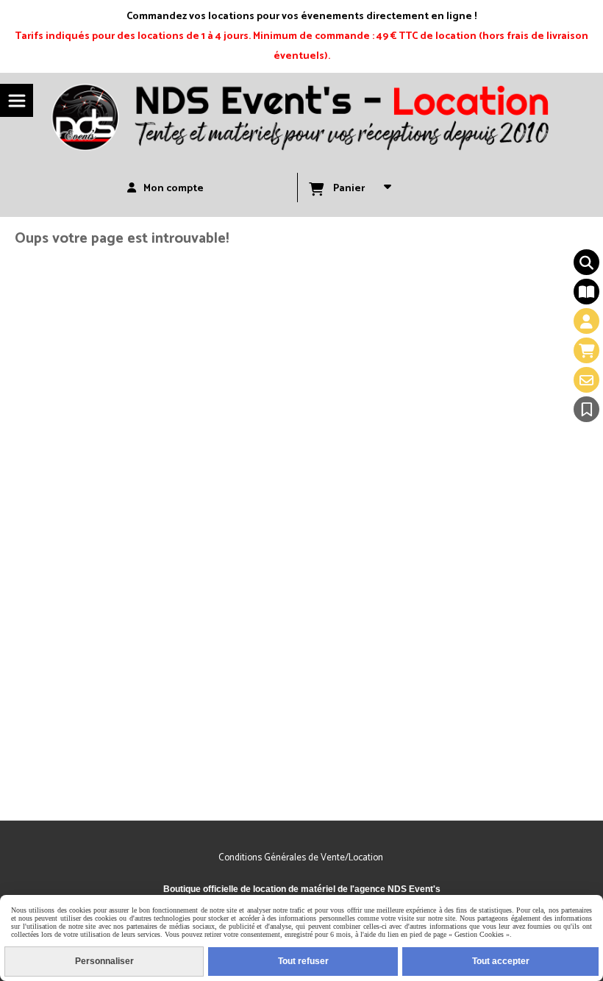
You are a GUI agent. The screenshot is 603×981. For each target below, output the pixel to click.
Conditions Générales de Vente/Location (301, 858)
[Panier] (586, 350)
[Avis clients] (586, 409)
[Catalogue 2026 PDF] (586, 291)
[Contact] (586, 380)
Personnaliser (104, 961)
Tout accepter (500, 961)
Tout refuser (303, 961)
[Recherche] (586, 262)
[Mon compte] (586, 321)
